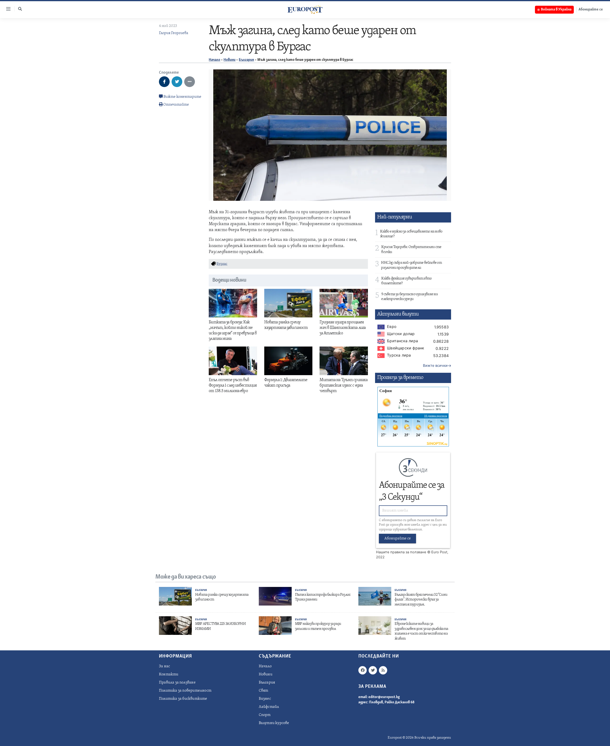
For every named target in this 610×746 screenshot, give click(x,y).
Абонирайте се (591, 9)
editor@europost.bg (384, 697)
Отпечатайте (176, 105)
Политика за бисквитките (183, 699)
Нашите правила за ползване (401, 552)
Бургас (222, 264)
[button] (20, 8)
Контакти (168, 674)
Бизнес (265, 699)
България (246, 60)
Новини (229, 60)
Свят (263, 691)
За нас (164, 666)
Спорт (265, 715)
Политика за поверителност (185, 691)
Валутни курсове (274, 723)
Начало (214, 60)
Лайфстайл (269, 707)
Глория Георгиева (173, 33)
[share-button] (164, 81)
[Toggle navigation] (6, 9)
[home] (305, 9)
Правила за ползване (177, 682)
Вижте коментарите (182, 97)
